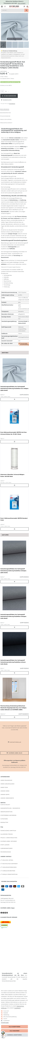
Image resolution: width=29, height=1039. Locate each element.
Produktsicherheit (6, 122)
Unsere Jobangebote (7, 798)
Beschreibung (4, 109)
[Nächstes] (27, 27)
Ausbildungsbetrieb (8, 870)
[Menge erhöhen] (6, 91)
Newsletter (4, 822)
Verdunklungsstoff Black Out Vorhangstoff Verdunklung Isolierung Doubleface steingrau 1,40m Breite (13, 616)
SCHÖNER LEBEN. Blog (15, 753)
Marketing (6, 1014)
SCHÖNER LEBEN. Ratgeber (9, 841)
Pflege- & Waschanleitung (9, 837)
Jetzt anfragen (21, 3)
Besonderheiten (5, 112)
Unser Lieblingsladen (7, 783)
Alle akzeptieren (14, 1026)
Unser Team (4, 787)
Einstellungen (5, 1022)
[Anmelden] (24, 6)
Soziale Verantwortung (10, 874)
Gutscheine (4, 818)
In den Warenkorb (10, 95)
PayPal (5, 1018)
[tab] (4, 109)
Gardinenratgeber (6, 848)
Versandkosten (12, 103)
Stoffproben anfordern (8, 815)
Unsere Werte (5, 794)
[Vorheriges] (2, 27)
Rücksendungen (6, 852)
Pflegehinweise (5, 116)
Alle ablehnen (14, 1030)
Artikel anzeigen (14, 399)
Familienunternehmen (9, 867)
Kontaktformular (15, 742)
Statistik (6, 1013)
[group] (14, 370)
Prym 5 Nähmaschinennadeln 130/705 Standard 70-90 (13, 519)
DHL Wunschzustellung (10, 1016)
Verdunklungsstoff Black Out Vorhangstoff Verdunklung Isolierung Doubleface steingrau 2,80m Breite (13, 570)
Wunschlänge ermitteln (8, 830)
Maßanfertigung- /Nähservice (10, 808)
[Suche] (26, 10)
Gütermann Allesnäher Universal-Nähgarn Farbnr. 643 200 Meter (12, 475)
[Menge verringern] (8, 91)
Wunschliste (7, 100)
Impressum (17, 1008)
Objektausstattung (7, 811)
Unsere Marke (5, 791)
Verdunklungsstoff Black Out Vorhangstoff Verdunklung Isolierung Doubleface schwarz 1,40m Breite (13, 662)
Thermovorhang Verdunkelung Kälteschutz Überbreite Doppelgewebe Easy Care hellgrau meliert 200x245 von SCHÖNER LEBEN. (13, 707)
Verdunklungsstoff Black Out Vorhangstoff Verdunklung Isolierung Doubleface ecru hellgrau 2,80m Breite (14, 388)
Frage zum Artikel (6, 119)
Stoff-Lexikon (5, 844)
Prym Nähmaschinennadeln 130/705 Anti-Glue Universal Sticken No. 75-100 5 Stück (13, 433)
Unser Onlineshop (6, 780)
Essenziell (6, 1011)
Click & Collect (5, 804)
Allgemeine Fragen (7, 834)
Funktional (6, 1020)
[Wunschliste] (5, 6)
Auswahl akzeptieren (14, 1035)
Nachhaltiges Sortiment (10, 863)
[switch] (3, 1037)
